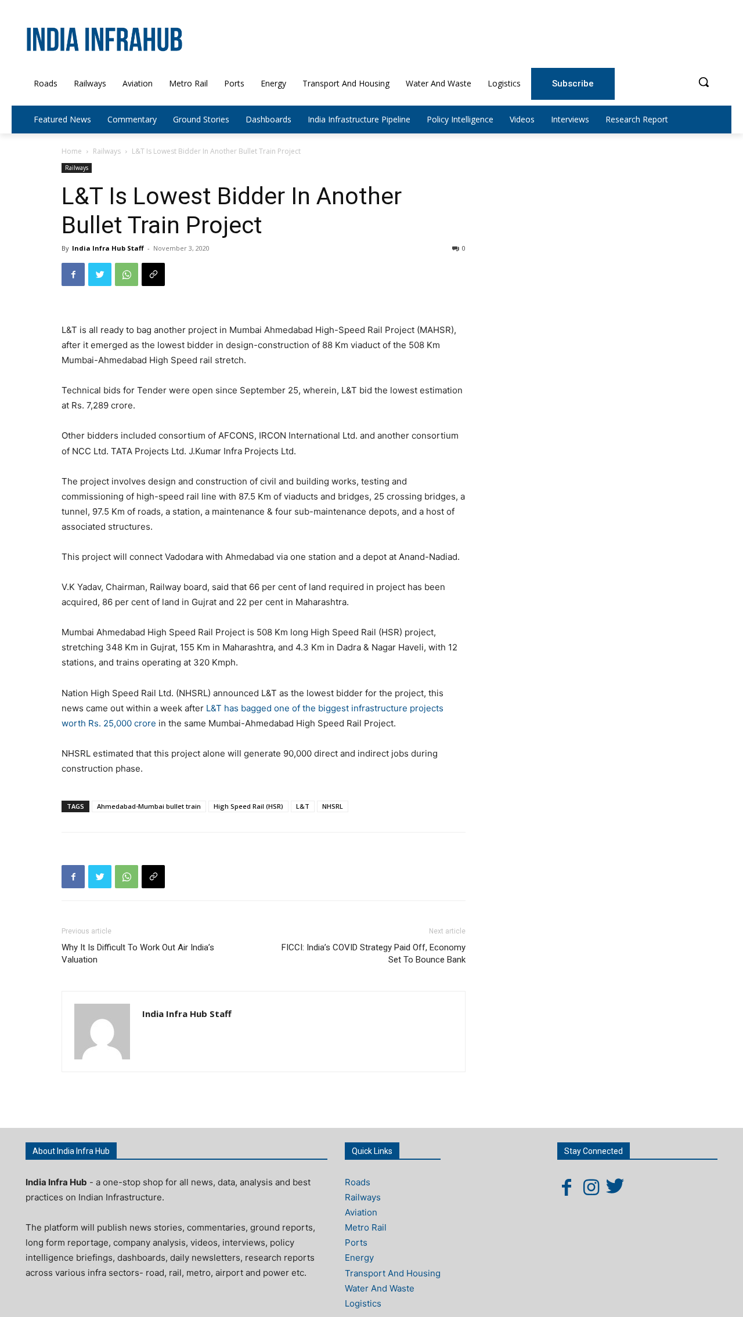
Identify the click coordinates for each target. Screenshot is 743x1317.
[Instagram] (591, 1187)
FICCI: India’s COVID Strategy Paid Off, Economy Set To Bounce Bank (374, 953)
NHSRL (332, 806)
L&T (302, 806)
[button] (703, 82)
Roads (357, 1182)
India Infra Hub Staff (108, 248)
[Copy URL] (153, 274)
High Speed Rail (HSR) (248, 806)
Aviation (361, 1212)
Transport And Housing (393, 1273)
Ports (356, 1242)
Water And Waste (379, 1288)
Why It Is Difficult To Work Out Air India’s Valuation (138, 953)
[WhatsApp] (126, 274)
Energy (359, 1257)
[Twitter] (99, 274)
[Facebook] (73, 274)
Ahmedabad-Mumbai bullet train (149, 806)
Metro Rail (366, 1227)
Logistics (363, 1303)
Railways (107, 151)
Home (72, 151)
